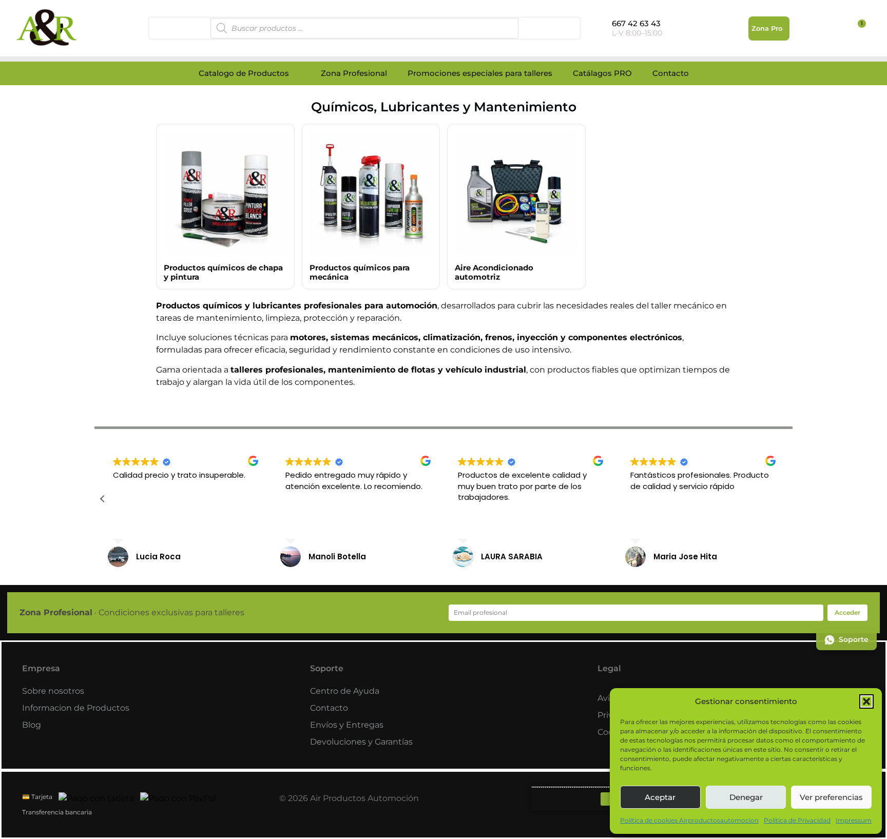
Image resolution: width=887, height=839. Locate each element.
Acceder (847, 612)
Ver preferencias (831, 797)
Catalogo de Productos (244, 73)
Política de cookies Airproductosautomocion (689, 820)
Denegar (746, 797)
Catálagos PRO (602, 73)
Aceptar (660, 797)
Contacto (670, 73)
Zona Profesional (354, 73)
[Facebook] (607, 799)
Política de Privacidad (797, 820)
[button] (866, 701)
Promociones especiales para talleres (480, 73)
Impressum (854, 820)
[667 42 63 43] (602, 26)
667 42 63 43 (636, 23)
